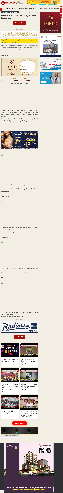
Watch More (20, 423)
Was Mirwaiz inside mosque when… (10, 435)
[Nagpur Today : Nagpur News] (13, 3)
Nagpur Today (34, 12)
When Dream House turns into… (10, 438)
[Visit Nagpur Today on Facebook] (59, 8)
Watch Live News (19, 23)
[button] (10, 355)
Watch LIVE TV (20, 337)
